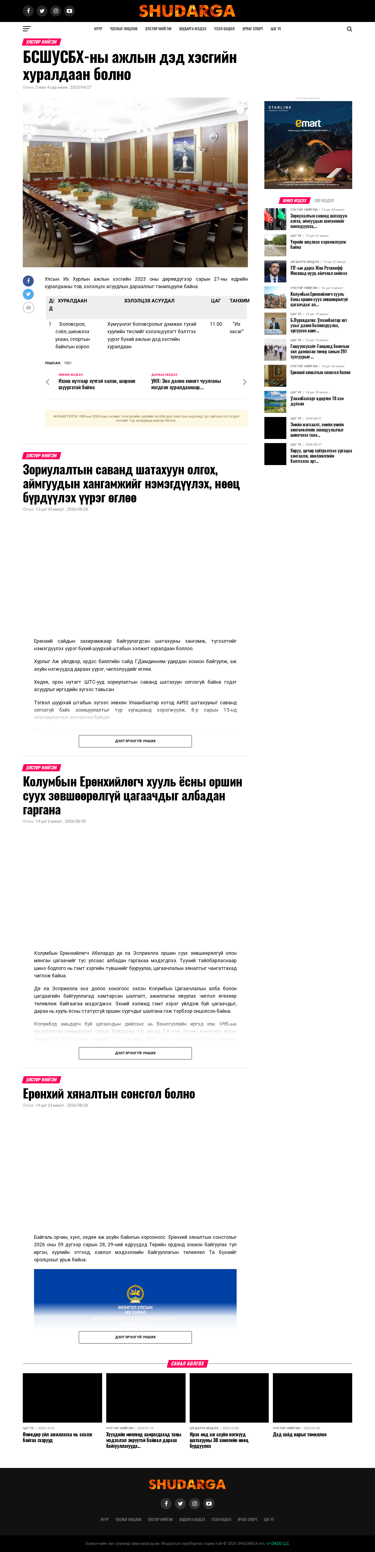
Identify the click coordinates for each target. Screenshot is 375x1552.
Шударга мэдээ (192, 28)
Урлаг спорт (252, 28)
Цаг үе (276, 28)
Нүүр (98, 28)
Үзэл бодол (224, 28)
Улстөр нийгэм (158, 28)
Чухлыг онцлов (124, 28)
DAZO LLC (279, 1543)
